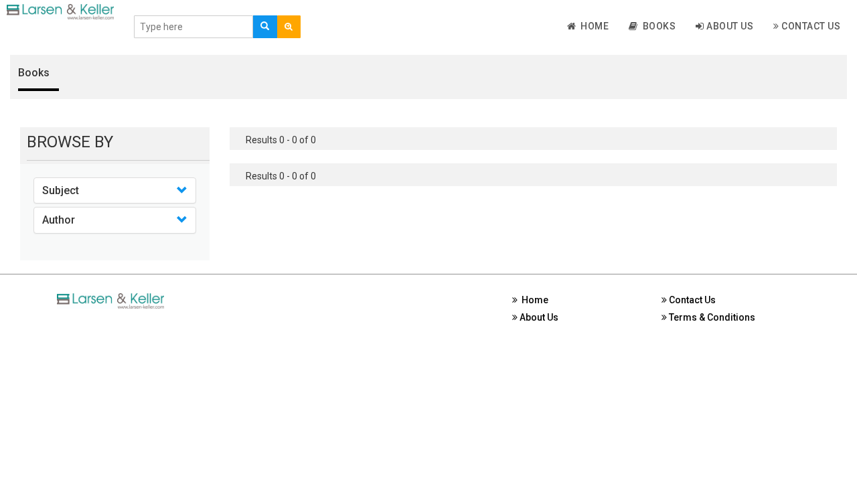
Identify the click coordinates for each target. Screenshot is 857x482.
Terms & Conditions (711, 317)
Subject (60, 190)
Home (592, 26)
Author (58, 220)
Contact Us (810, 26)
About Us (729, 26)
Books (657, 26)
